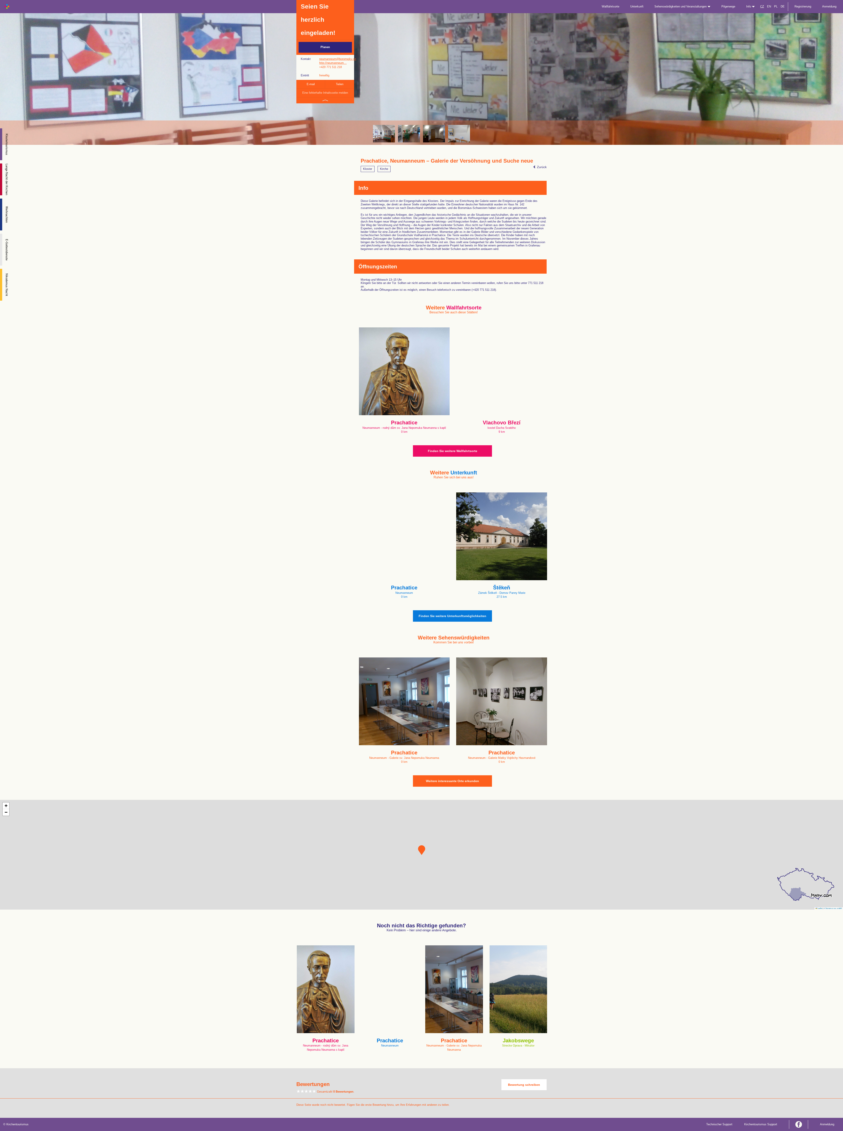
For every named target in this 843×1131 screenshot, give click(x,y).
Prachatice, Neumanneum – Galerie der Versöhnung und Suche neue (447, 161)
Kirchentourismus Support (760, 1124)
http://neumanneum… (333, 63)
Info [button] (749, 6)
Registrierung (802, 6)
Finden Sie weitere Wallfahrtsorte (452, 451)
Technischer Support (719, 1124)
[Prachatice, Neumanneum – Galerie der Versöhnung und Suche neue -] (409, 133)
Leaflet (819, 908)
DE (783, 6)
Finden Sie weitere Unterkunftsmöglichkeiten (452, 616)
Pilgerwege (728, 6)
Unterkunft (636, 6)
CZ (762, 6)
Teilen (339, 84)
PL (776, 6)
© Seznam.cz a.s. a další (833, 908)
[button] (421, 850)
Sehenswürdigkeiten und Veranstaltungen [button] (681, 6)
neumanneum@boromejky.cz (337, 59)
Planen (325, 47)
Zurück (541, 167)
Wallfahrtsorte (610, 6)
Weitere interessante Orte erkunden (452, 781)
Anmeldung (829, 6)
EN (769, 6)
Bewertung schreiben (524, 1084)
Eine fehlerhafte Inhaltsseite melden (325, 92)
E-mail (311, 84)
